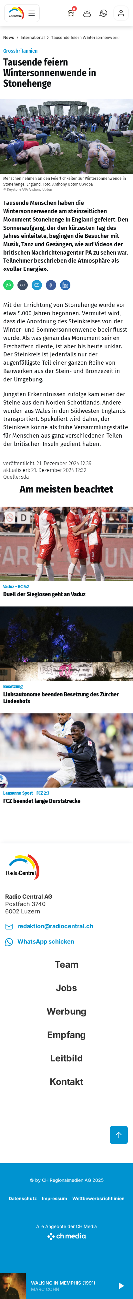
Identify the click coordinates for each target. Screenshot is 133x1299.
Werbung (66, 1011)
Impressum (54, 1198)
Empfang (66, 1034)
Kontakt (66, 1081)
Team (67, 964)
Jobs (66, 987)
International (33, 37)
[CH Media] (66, 1235)
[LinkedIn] (65, 285)
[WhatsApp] (8, 285)
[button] (103, 13)
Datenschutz (23, 1198)
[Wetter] (87, 13)
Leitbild (66, 1058)
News (8, 37)
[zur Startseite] (16, 13)
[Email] (37, 285)
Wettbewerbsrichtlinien (98, 1198)
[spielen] (120, 1286)
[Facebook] (51, 285)
